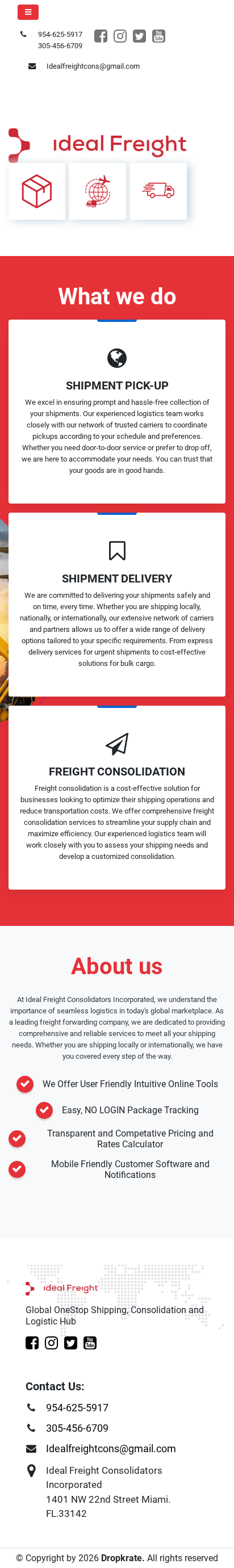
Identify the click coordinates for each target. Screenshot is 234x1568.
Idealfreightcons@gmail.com (111, 1448)
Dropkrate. (122, 1558)
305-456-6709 (77, 1428)
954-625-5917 (77, 1408)
